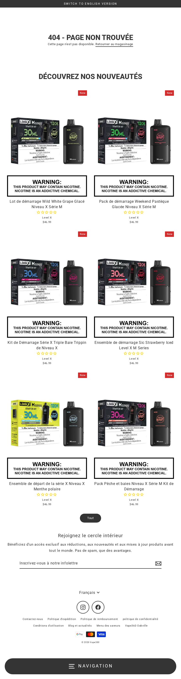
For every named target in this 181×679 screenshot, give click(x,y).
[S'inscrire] (157, 563)
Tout (90, 518)
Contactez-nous (33, 619)
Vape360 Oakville (136, 625)
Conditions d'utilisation (48, 625)
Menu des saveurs (108, 625)
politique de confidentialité (140, 619)
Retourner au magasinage (114, 44)
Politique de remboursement (99, 619)
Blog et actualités (80, 625)
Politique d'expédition (62, 619)
